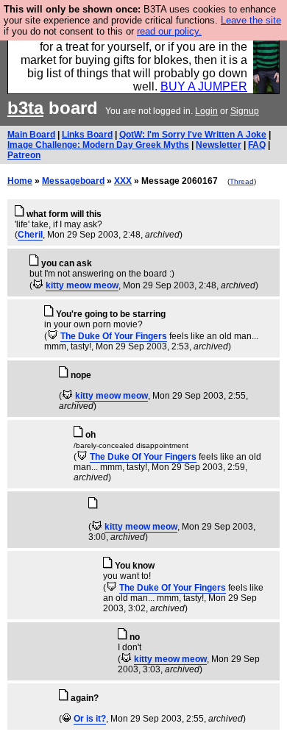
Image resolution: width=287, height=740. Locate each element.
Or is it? (90, 719)
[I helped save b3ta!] (37, 285)
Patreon (23, 155)
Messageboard (73, 181)
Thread (242, 181)
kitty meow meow (82, 285)
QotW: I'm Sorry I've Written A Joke (192, 134)
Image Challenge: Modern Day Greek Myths (98, 145)
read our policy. (169, 31)
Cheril (30, 235)
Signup (244, 111)
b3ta (25, 108)
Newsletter (218, 145)
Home (19, 181)
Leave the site (251, 20)
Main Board (31, 134)
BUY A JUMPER (203, 86)
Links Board (87, 134)
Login (206, 111)
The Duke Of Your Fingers (113, 336)
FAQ (257, 145)
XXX (123, 181)
